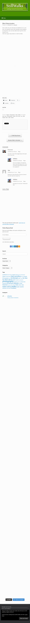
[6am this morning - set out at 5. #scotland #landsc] (15, 516)
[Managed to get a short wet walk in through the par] (15, 441)
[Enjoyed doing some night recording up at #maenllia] (15, 486)
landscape (14, 278)
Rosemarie (10, 149)
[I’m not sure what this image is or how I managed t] (15, 471)
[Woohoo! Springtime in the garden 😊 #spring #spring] (15, 367)
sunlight (20, 283)
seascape (4, 283)
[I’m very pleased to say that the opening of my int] (15, 411)
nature (14, 116)
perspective (21, 279)
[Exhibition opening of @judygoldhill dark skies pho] (15, 456)
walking (9, 287)
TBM (9, 170)
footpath (25, 276)
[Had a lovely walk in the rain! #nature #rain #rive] (15, 322)
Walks (19, 114)
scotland (21, 281)
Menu (4, 18)
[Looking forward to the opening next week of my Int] (15, 426)
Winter (10, 288)
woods (12, 117)
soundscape (9, 283)
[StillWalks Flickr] (17, 246)
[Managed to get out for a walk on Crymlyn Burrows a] (15, 560)
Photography (12, 114)
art (8, 274)
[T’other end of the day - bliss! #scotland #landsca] (15, 501)
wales (4, 286)
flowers (22, 276)
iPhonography (9, 116)
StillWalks (15, 158)
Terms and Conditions (6, 608)
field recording (16, 276)
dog (5, 116)
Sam (19, 116)
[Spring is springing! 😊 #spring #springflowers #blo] (15, 545)
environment (8, 276)
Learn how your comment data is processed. (13, 223)
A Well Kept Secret (15, 135)
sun (21, 116)
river (17, 116)
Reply (19, 151)
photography (8, 281)
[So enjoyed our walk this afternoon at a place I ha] (15, 382)
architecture (5, 274)
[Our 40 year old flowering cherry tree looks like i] (15, 337)
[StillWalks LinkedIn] (15, 246)
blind (3, 116)
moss (21, 278)
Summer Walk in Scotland (15, 140)
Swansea (5, 285)
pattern (14, 280)
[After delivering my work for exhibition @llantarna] (15, 590)
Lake (10, 278)
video (9, 117)
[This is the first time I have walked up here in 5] (15, 307)
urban (20, 285)
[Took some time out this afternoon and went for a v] (15, 397)
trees (7, 117)
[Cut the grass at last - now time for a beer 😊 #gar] (15, 531)
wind (8, 288)
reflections (16, 281)
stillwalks (16, 283)
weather (22, 286)
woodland (13, 288)
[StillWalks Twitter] (13, 246)
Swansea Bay (10, 285)
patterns (17, 279)
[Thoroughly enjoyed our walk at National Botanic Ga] (15, 352)
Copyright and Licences (6, 606)
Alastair (15, 25)
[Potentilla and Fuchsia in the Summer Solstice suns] (15, 575)
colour (4, 276)
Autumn (10, 274)
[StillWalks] (15, 7)
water (18, 287)
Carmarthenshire (22, 274)
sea (24, 281)
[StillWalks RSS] (19, 246)
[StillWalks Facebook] (11, 246)
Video (16, 114)
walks (14, 286)
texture (14, 285)
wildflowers (4, 288)
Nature (8, 114)
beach (13, 274)
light (19, 278)
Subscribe (6, 238)
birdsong (17, 274)
